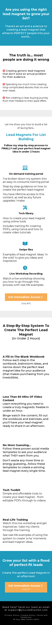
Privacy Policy (12, 615)
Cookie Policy (28, 615)
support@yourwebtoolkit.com (28, 610)
